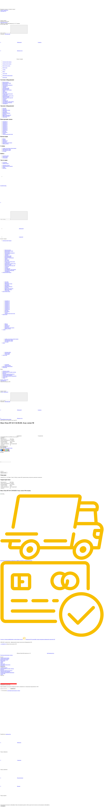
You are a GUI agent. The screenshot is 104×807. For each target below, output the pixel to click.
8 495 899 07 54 (3, 11)
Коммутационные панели (7, 142)
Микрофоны (5, 112)
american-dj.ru (8, 734)
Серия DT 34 (5, 128)
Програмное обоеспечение (7, 75)
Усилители (5, 109)
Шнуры (4, 138)
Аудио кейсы (5, 157)
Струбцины (5, 162)
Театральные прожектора (7, 102)
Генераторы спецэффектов (7, 85)
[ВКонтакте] (1, 450)
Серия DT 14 (5, 121)
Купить (2, 471)
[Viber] (8, 450)
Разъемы (4, 139)
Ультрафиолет (5, 103)
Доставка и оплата (6, 371)
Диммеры (6, 254)
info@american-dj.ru (4, 22)
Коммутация (5, 67)
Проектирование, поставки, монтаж (9, 372)
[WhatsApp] (7, 450)
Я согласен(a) (11, 690)
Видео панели (5, 84)
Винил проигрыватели (9, 288)
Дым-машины (7, 253)
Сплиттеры (5, 98)
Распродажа (5, 77)
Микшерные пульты (6, 110)
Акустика (4, 108)
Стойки (4, 69)
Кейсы (4, 71)
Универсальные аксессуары (8, 134)
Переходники (5, 140)
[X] (2, 450)
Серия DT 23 (5, 123)
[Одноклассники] (4, 450)
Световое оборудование (7, 61)
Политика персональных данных (6, 655)
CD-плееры (5, 111)
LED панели (5, 91)
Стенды (4, 133)
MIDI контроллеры (8, 289)
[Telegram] (5, 450)
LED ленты (5, 92)
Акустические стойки (7, 150)
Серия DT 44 (5, 130)
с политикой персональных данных (13, 690)
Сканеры (4, 99)
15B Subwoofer (7, 401)
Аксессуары (5, 73)
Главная (1, 419)
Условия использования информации (7, 672)
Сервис (4, 167)
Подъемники (5, 132)
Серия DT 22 (5, 122)
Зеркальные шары (8, 255)
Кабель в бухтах (6, 143)
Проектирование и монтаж (8, 166)
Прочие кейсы (5, 156)
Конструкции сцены (6, 65)
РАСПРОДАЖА (3, 185)
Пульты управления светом (8, 93)
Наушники (5, 114)
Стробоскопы (5, 94)
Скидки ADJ (5, 376)
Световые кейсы (6, 155)
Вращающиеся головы (7, 83)
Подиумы (4, 131)
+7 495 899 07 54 (3, 644)
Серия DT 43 (5, 129)
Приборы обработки (6, 113)
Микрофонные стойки (7, 149)
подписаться (13, 688)
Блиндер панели (6, 82)
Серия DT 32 (5, 126)
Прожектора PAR (6, 96)
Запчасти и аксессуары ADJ (8, 97)
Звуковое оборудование (7, 63)
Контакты (4, 168)
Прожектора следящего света (8, 95)
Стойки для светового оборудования (9, 148)
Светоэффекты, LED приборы (8, 101)
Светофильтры (5, 100)
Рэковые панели (6, 163)
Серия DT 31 (5, 125)
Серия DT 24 (5, 124)
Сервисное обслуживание (5, 671)
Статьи (4, 377)
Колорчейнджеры (6, 88)
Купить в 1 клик (3, 472)
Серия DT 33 (5, 127)
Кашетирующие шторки (7, 89)
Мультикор (5, 141)
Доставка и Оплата (6, 165)
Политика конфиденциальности (6, 670)
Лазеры (4, 90)
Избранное (21, 228)
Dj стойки (4, 151)
